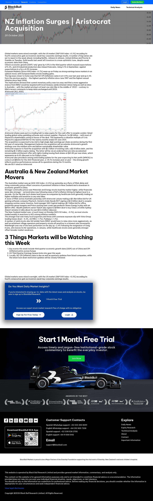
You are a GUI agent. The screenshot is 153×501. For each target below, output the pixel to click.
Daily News (115, 7)
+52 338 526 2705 (69, 431)
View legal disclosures (14, 488)
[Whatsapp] (31, 421)
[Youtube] (26, 421)
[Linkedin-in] (11, 421)
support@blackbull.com (56, 445)
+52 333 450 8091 (79, 425)
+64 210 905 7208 (78, 428)
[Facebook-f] (6, 421)
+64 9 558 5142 (67, 435)
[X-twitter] (21, 421)
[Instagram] (16, 421)
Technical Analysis (134, 7)
